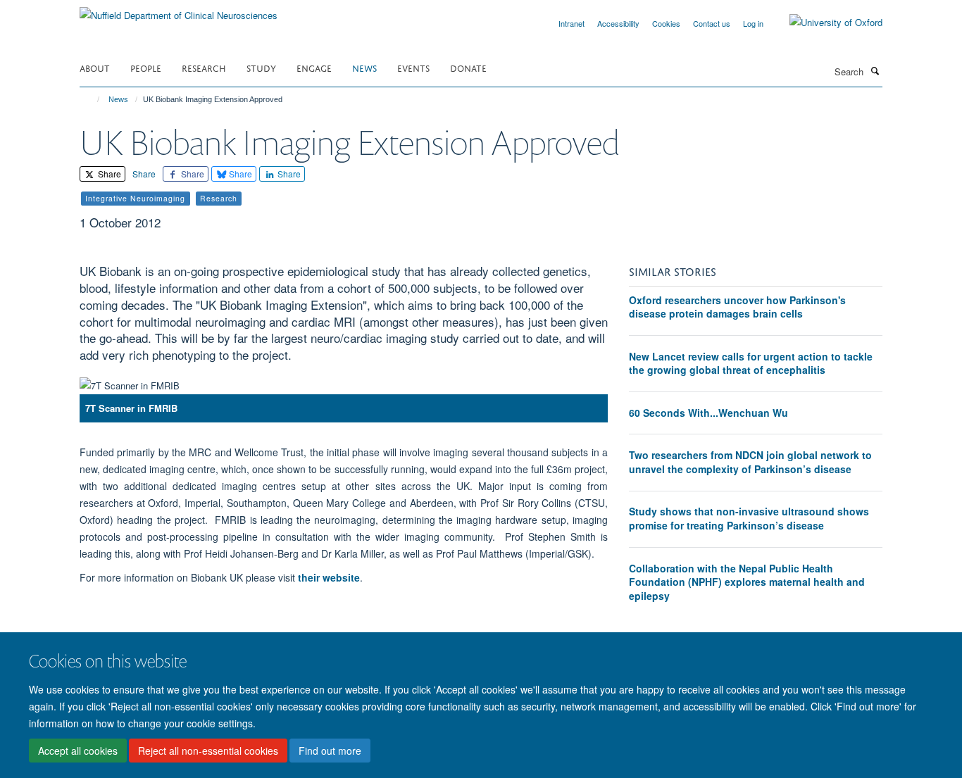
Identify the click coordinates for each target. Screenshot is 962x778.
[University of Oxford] (825, 22)
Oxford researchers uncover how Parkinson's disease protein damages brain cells (737, 307)
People (145, 67)
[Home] (92, 99)
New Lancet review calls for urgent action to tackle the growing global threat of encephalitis (751, 363)
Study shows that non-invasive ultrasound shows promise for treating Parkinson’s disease (749, 518)
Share (108, 174)
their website (329, 577)
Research (204, 67)
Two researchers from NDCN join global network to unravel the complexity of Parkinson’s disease (750, 462)
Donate (468, 67)
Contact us (711, 23)
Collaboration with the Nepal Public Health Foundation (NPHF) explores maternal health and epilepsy (747, 582)
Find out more (330, 751)
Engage (314, 67)
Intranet (571, 23)
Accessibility (618, 23)
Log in (753, 23)
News (364, 67)
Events (413, 67)
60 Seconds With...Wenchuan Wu (708, 413)
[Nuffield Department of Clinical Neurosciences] (178, 10)
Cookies (666, 23)
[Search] (874, 70)
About (95, 67)
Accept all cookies (78, 751)
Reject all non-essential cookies (208, 751)
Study (261, 67)
